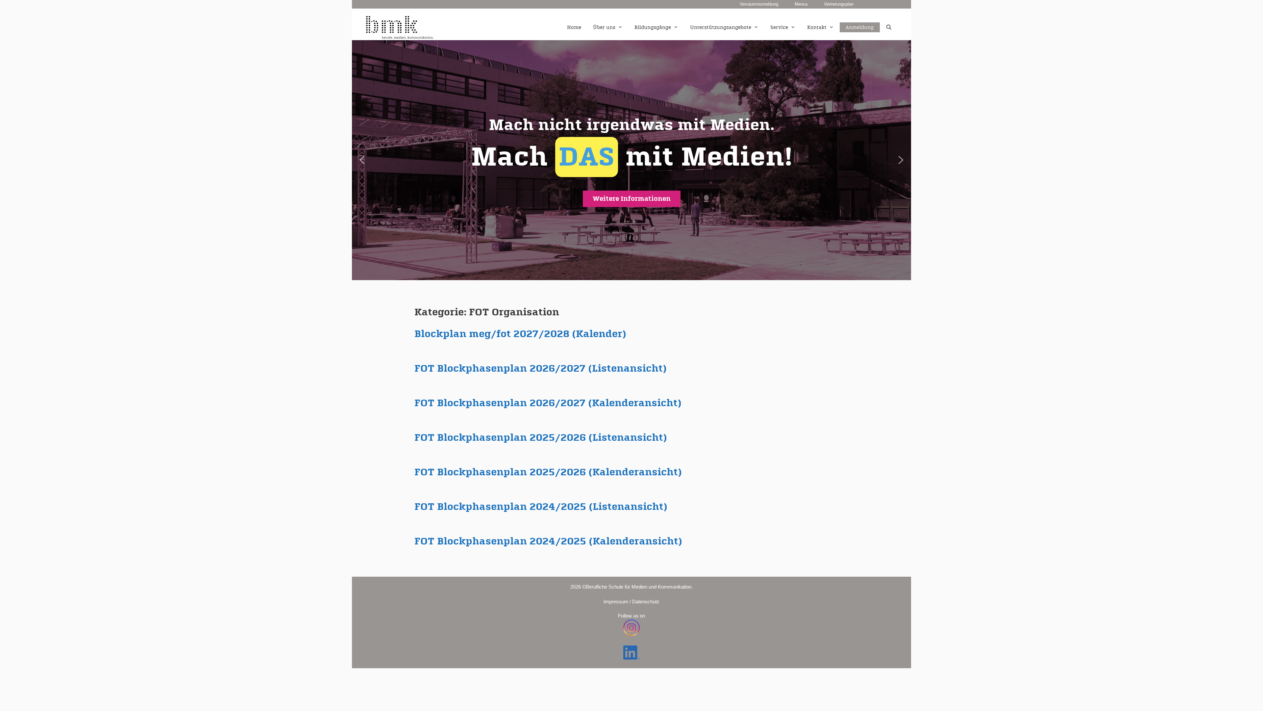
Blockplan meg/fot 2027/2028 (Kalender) (520, 334)
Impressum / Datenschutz (631, 601)
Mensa (801, 4)
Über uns (604, 27)
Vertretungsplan (839, 4)
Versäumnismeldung (759, 4)
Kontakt (817, 27)
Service (779, 27)
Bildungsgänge (652, 27)
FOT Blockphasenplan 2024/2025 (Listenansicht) (540, 507)
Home (574, 27)
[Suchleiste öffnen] (889, 27)
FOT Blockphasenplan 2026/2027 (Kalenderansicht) (547, 403)
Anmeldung (860, 20)
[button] (631, 160)
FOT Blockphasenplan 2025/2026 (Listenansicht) (540, 438)
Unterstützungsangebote (720, 27)
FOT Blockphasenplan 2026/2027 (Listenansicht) (540, 368)
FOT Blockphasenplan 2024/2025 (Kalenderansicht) (548, 541)
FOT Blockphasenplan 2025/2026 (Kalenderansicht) (548, 472)
